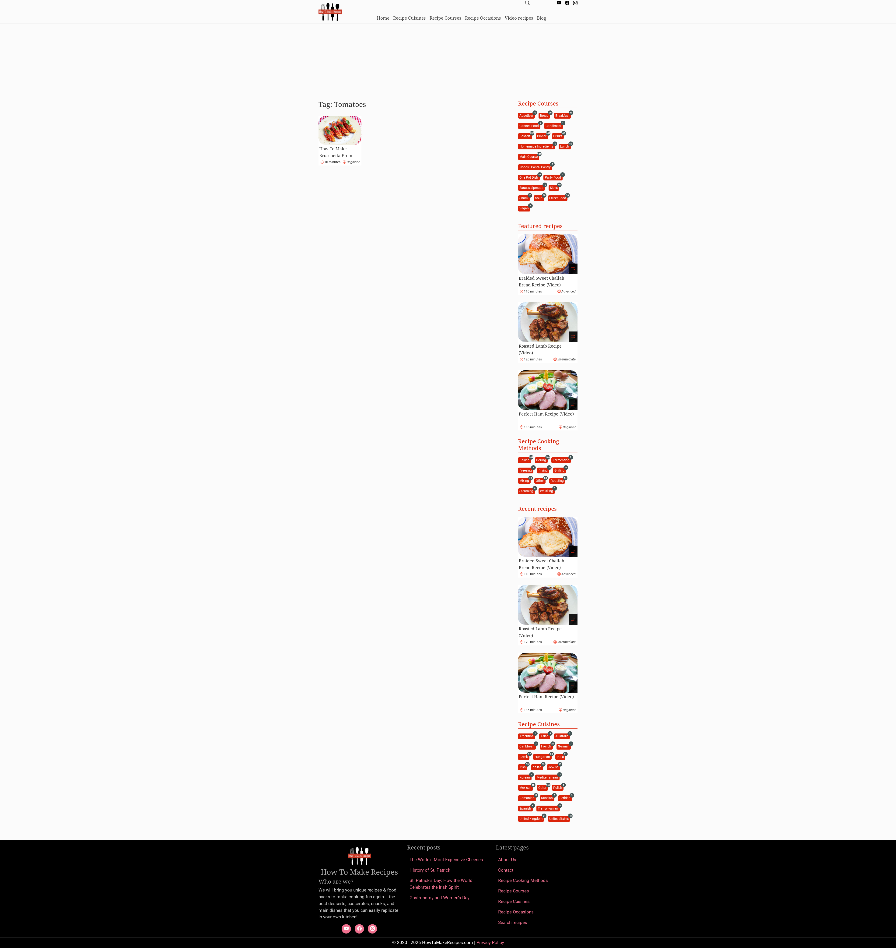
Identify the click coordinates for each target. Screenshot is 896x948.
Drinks (558, 135)
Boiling (541, 459)
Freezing (526, 470)
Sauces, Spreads (532, 187)
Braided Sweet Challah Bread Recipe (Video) (541, 281)
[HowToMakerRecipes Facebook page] (567, 3)
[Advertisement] (448, 60)
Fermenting (562, 459)
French (547, 746)
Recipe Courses (445, 18)
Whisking (547, 490)
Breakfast (563, 115)
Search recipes (512, 922)
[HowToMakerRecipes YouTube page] (559, 3)
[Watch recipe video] (573, 269)
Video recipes (519, 18)
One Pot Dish (529, 177)
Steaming (527, 490)
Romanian (527, 797)
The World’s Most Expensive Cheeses (446, 859)
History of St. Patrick (430, 870)
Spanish (525, 808)
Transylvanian (549, 808)
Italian (537, 766)
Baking (525, 459)
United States (559, 818)
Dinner (542, 135)
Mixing (524, 480)
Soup (539, 197)
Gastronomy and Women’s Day (439, 897)
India (561, 756)
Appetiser (527, 115)
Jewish (554, 766)
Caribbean (527, 746)
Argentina (527, 735)
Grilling (560, 470)
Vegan (524, 208)
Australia (562, 735)
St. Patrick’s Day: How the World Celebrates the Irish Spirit (441, 884)
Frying (544, 470)
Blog (541, 18)
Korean (525, 777)
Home (383, 18)
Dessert (525, 135)
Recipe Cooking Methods (523, 880)
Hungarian (543, 756)
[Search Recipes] (527, 3)
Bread (545, 115)
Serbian (566, 797)
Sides (554, 187)
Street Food (558, 197)
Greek (524, 756)
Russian (547, 797)
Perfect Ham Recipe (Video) (546, 414)
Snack (524, 197)
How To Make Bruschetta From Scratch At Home (336, 155)
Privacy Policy (490, 942)
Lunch (565, 146)
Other (540, 480)
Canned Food (529, 125)
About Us (507, 859)
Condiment (554, 125)
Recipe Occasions (483, 18)
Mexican (526, 787)
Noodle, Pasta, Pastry (535, 166)
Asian (545, 735)
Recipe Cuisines (409, 18)
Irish (523, 766)
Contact (505, 870)
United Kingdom (531, 818)
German (564, 746)
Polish (558, 787)
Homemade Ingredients (537, 146)
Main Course (529, 156)
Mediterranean (548, 777)
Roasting (558, 480)
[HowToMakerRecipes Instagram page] (575, 3)
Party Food (553, 177)
